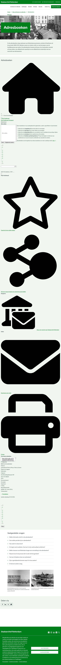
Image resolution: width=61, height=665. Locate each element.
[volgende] (2, 163)
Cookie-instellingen (23, 661)
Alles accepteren (44, 652)
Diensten (30, 6)
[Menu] (1, 174)
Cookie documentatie (13, 661)
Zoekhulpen (24, 6)
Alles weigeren (44, 648)
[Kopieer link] (15, 458)
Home (8, 12)
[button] (18, 581)
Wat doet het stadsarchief (49, 1)
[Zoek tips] (16, 133)
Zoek (2, 142)
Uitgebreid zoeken (9, 142)
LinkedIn (5, 604)
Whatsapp (11, 604)
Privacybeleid (5, 661)
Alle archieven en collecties (19, 12)
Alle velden (3, 124)
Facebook (2, 604)
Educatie (40, 6)
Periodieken (5, 494)
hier (54, 140)
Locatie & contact (37, 1)
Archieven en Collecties (15, 6)
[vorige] (2, 145)
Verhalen (35, 6)
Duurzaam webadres (6, 456)
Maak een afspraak (56, 6)
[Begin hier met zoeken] (31, 113)
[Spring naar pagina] (16, 166)
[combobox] (47, 6)
